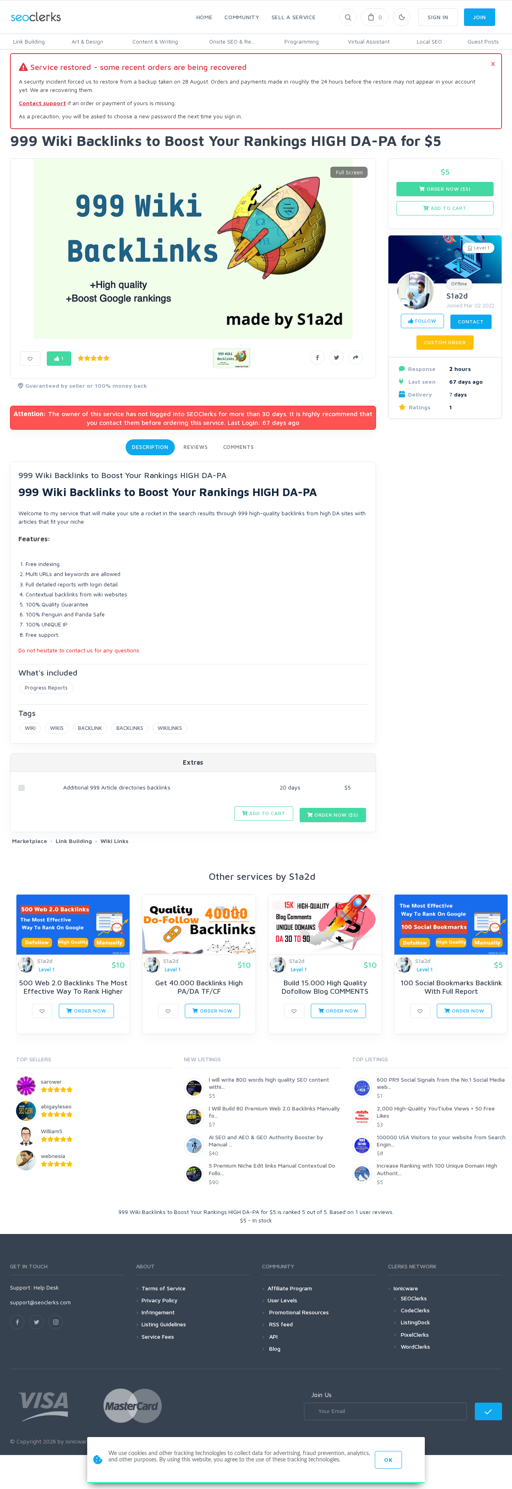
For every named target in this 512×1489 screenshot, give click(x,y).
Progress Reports (46, 687)
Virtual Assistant (369, 41)
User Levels (282, 1300)
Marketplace (29, 840)
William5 (51, 1131)
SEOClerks (414, 1298)
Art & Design (87, 41)
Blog (274, 1348)
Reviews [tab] (196, 447)
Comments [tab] (238, 447)
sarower (51, 1081)
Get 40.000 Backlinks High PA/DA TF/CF (199, 987)
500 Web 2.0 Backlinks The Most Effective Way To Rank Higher (73, 987)
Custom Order (445, 342)
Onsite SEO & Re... (232, 41)
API (273, 1336)
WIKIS (57, 728)
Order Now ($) (335, 815)
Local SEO (429, 41)
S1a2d (457, 295)
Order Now (89, 1011)
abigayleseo (56, 1106)
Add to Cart (266, 813)
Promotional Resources (298, 1312)
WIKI (30, 728)
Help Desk (46, 1287)
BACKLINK (90, 728)
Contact (471, 322)
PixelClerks (415, 1334)
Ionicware (406, 1288)
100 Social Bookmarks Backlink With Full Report (451, 987)
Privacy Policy (160, 1300)
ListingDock (415, 1322)
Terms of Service (164, 1288)
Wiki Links (114, 840)
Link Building (29, 41)
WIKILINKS (170, 728)
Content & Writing (155, 41)
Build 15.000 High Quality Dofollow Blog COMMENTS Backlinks (325, 991)
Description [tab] (150, 447)
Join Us (321, 1394)
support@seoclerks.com (40, 1302)
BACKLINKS (129, 728)
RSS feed (280, 1324)
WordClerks (415, 1346)
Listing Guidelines (164, 1324)
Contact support (42, 103)
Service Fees (158, 1336)
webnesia (53, 1155)
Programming (301, 41)
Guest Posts (483, 41)
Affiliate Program (290, 1288)
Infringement (158, 1312)
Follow (425, 321)
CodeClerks (415, 1310)
